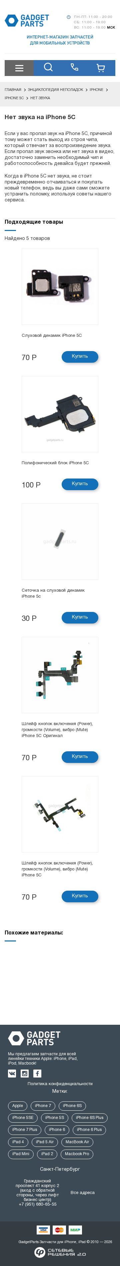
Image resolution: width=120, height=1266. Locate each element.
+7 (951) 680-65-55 (37, 1205)
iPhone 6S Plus (89, 1118)
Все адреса (83, 1193)
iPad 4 (18, 1142)
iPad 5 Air (45, 1142)
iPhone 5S (54, 1118)
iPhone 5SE (22, 1118)
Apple (17, 1106)
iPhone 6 (57, 1130)
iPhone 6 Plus (89, 1130)
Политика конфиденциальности (60, 1084)
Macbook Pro (77, 1154)
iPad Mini (20, 1154)
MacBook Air (77, 1142)
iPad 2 (47, 1154)
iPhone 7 (43, 1106)
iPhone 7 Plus (24, 1130)
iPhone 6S (72, 1106)
